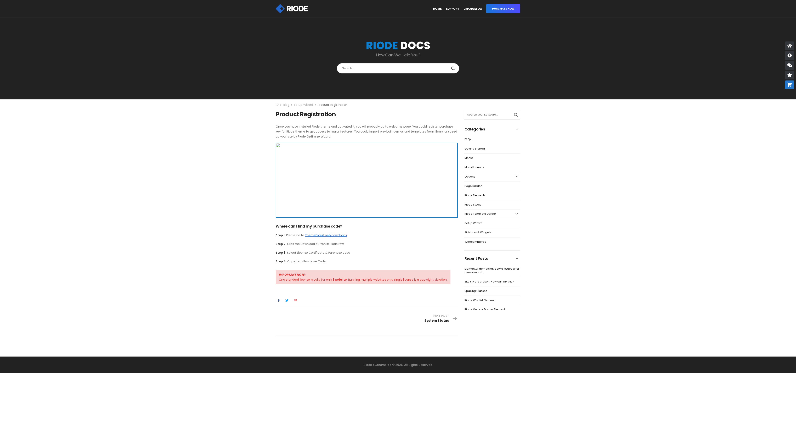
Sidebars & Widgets (478, 232)
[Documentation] (789, 55)
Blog (286, 105)
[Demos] (789, 45)
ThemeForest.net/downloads (326, 235)
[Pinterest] (295, 300)
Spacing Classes (476, 291)
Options (470, 177)
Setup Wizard (303, 105)
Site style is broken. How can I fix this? (489, 282)
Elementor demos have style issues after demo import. (492, 270)
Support (453, 9)
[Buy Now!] (789, 84)
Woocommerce (475, 242)
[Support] (789, 65)
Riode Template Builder (480, 214)
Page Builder (473, 186)
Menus (469, 158)
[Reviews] (789, 75)
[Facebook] (279, 300)
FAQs (468, 139)
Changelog (473, 9)
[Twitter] (287, 300)
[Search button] (453, 68)
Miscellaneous (474, 167)
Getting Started (475, 149)
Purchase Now (503, 9)
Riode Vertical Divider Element (485, 309)
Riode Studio (473, 205)
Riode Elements (475, 195)
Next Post (436, 318)
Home (437, 9)
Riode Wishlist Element (480, 300)
